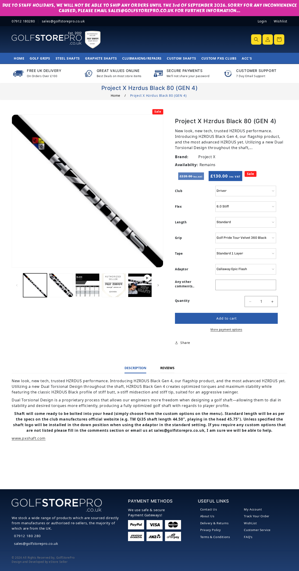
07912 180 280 (27, 535)
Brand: (182, 156)
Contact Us (208, 509)
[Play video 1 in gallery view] (140, 285)
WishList (250, 523)
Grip (178, 238)
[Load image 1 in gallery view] (35, 285)
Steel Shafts (68, 58)
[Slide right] (158, 285)
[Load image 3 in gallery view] (87, 285)
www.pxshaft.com (29, 438)
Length (181, 222)
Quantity (182, 301)
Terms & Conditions (215, 537)
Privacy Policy (210, 530)
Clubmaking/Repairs (142, 58)
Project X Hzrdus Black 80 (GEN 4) (158, 95)
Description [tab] (135, 368)
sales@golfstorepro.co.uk (36, 543)
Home (19, 58)
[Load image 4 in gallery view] (114, 285)
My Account (253, 509)
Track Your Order (256, 516)
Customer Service (257, 530)
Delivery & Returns (214, 523)
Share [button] (185, 343)
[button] (256, 39)
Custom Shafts (181, 58)
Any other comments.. (185, 284)
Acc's (247, 58)
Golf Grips (40, 58)
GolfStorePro (65, 558)
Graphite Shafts (101, 58)
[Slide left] (17, 285)
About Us (207, 516)
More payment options (226, 330)
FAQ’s (248, 537)
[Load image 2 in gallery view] (61, 285)
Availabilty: (186, 164)
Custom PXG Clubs (219, 58)
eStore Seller (58, 562)
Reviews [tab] (167, 368)
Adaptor (181, 269)
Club (178, 191)
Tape (179, 253)
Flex (178, 206)
